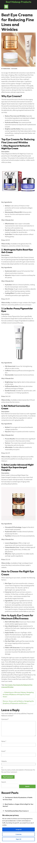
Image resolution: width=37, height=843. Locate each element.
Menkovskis (6, 68)
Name (3, 741)
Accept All (18, 829)
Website (4, 761)
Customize (18, 834)
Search (3, 782)
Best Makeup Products (18, 1)
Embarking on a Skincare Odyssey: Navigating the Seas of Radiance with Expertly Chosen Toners (18, 694)
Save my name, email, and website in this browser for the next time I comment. (18, 771)
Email (3, 751)
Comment (5, 719)
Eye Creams (9, 685)
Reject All (18, 839)
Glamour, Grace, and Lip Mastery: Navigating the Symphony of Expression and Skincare (18, 702)
